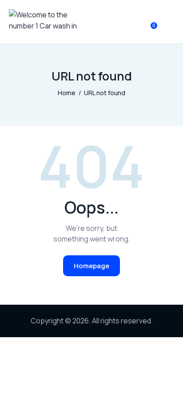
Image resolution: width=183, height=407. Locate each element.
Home (67, 93)
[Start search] (167, 23)
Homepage (91, 265)
